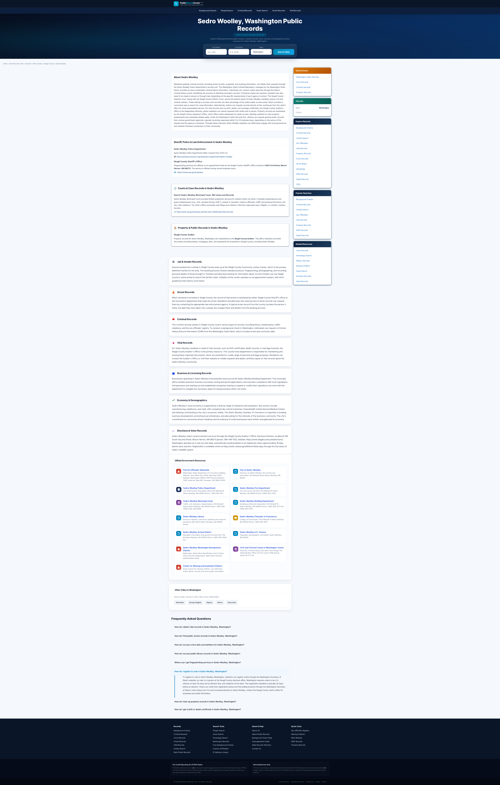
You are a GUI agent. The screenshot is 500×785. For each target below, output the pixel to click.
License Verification (221, 749)
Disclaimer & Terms (297, 782)
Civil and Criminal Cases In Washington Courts (262, 547)
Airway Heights (195, 602)
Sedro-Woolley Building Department (257, 501)
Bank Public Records (182, 752)
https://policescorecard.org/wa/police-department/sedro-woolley (204, 157)
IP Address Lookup (220, 752)
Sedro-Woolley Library (193, 516)
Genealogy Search (304, 256)
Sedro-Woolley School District (197, 532)
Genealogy (300, 169)
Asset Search (301, 271)
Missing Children (303, 266)
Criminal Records (303, 87)
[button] (230, 627)
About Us (256, 730)
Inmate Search (302, 138)
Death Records (302, 179)
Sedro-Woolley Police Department (199, 488)
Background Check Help (262, 738)
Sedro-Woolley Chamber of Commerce (258, 516)
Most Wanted (296, 738)
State (261, 47)
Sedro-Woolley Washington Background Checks (202, 549)
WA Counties (37, 64)
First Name (216, 47)
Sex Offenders (302, 143)
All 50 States (301, 164)
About (318, 782)
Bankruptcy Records (221, 741)
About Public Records (260, 734)
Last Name (239, 47)
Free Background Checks (223, 745)
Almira (219, 602)
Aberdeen (180, 602)
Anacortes (232, 602)
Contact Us (256, 749)
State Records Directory (261, 745)
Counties (28, 64)
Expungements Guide (261, 741)
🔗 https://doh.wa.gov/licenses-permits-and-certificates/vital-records (203, 212)
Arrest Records (180, 741)
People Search (219, 730)
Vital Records (301, 148)
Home (5, 64)
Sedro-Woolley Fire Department (255, 488)
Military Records (303, 261)
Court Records (302, 82)
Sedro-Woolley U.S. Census (253, 532)
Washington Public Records (307, 77)
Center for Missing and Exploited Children (202, 566)
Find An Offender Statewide (196, 470)
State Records (14, 64)
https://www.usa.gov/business (190, 172)
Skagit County (48, 64)
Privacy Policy (284, 782)
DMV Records (302, 174)
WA (22, 64)
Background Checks (304, 128)
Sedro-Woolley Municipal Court (198, 501)
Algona (209, 602)
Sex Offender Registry (300, 730)
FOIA (298, 184)
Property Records (303, 92)
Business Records (303, 276)
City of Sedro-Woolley (250, 470)
